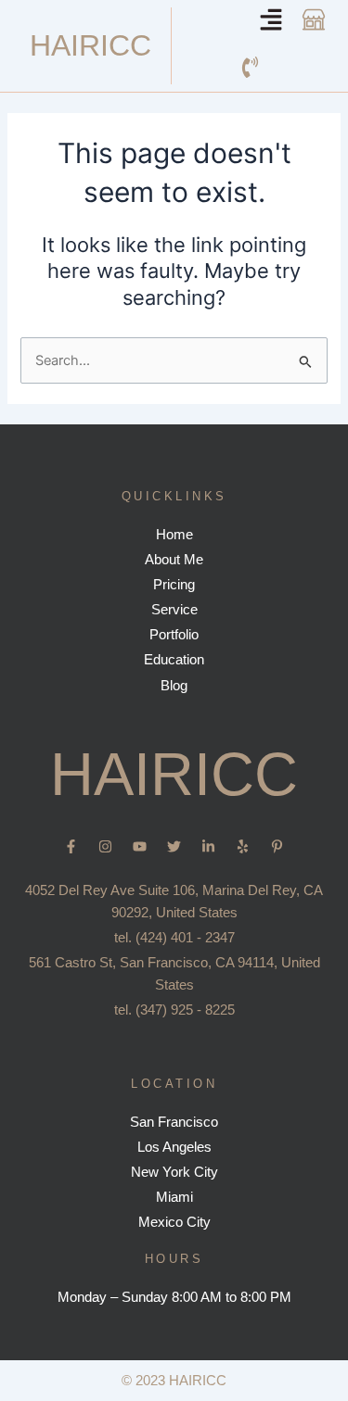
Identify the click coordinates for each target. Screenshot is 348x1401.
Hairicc (90, 45)
